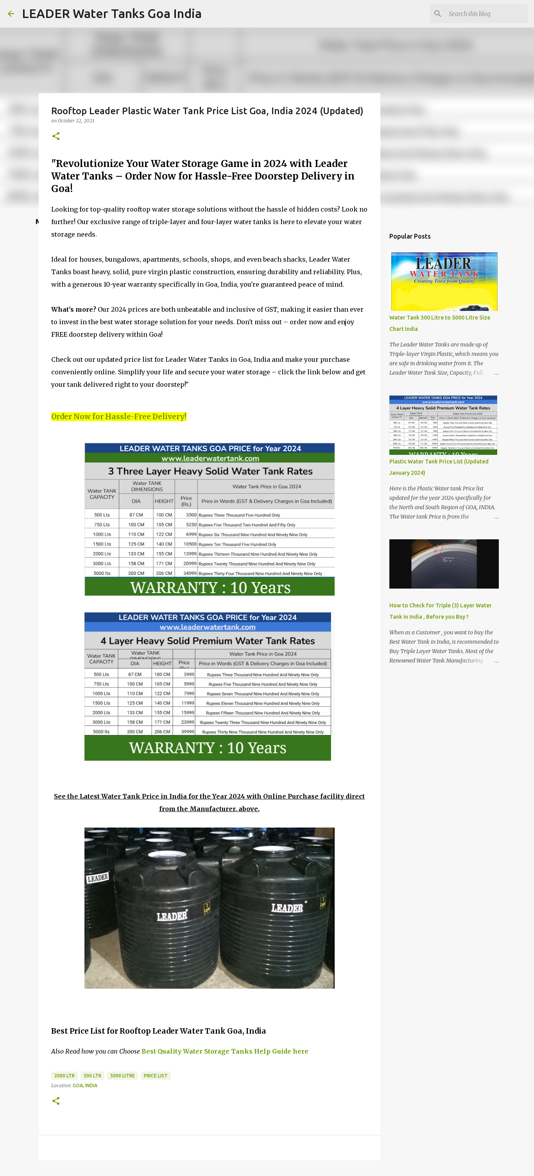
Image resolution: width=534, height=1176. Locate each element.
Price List (156, 1075)
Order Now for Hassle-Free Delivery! (118, 416)
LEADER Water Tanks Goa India (112, 13)
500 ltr (92, 1075)
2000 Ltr (64, 1075)
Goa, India (85, 1085)
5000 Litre (122, 1075)
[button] (56, 136)
